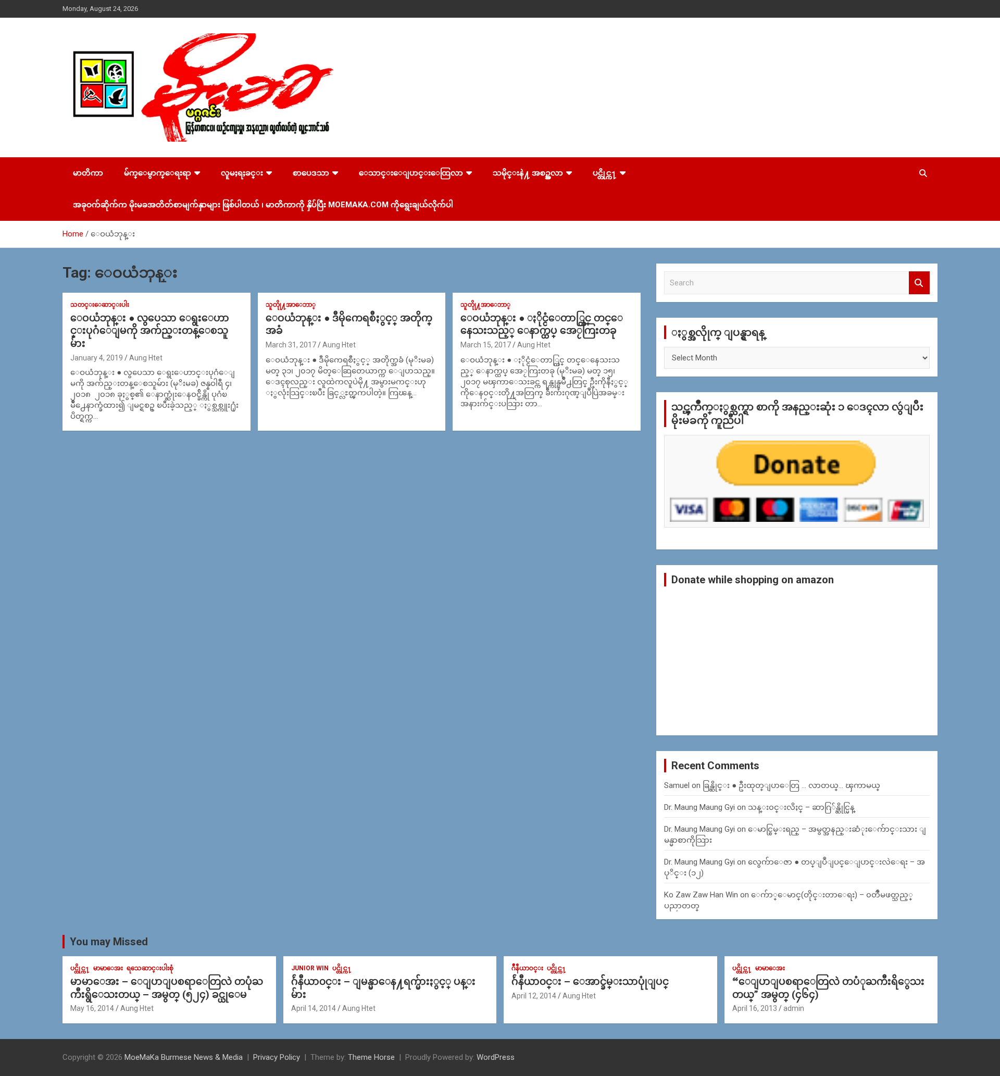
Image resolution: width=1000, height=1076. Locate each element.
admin (793, 1008)
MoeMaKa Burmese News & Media (183, 1057)
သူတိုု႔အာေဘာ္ (291, 304)
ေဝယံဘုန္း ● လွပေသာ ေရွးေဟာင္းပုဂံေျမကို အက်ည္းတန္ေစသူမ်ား (149, 330)
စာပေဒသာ (311, 173)
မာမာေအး (108, 968)
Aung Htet (145, 358)
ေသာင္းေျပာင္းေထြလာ (411, 173)
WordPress (496, 1057)
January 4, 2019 (96, 358)
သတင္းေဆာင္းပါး (99, 304)
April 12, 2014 (533, 996)
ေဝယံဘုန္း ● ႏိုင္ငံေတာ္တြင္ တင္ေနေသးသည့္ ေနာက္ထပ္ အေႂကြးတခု (541, 324)
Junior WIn (310, 968)
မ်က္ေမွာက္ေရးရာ (157, 173)
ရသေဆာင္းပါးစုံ (150, 968)
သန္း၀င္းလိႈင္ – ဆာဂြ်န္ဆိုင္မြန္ (801, 807)
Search (919, 283)
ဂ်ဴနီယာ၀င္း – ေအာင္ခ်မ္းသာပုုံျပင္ (590, 981)
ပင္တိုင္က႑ (605, 173)
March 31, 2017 (291, 345)
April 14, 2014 (313, 1008)
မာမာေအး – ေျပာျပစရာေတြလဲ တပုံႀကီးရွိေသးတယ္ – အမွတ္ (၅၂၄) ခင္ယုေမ (166, 987)
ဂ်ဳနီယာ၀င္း (527, 968)
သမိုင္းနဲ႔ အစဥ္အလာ (528, 173)
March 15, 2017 (485, 345)
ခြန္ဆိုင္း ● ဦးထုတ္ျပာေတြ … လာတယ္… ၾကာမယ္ (791, 785)
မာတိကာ (88, 173)
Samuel (677, 785)
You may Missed (109, 941)
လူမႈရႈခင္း (242, 173)
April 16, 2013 (754, 1008)
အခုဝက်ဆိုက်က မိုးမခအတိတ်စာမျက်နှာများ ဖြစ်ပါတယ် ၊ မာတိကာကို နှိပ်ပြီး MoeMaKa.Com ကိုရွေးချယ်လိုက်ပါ (263, 204)
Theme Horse (371, 1057)
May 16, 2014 (92, 1008)
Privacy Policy (276, 1057)
